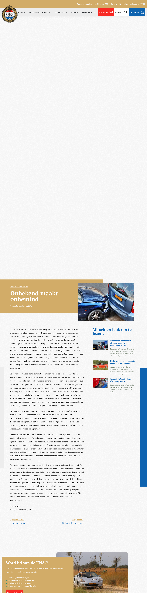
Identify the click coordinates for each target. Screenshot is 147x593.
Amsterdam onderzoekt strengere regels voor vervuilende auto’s (120, 343)
